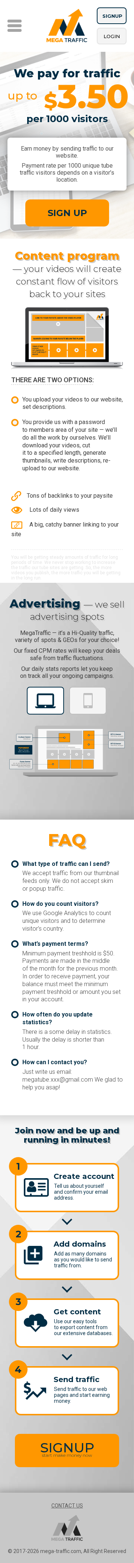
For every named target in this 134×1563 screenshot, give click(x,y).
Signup (112, 16)
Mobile (87, 701)
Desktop (45, 701)
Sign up (67, 213)
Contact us (67, 1506)
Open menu (14, 26)
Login (111, 36)
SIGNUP (67, 1448)
